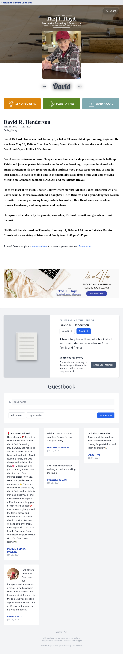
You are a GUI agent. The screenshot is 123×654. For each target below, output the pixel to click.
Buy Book (83, 331)
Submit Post (106, 415)
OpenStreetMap (64, 645)
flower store (85, 246)
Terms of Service (70, 640)
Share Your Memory (103, 364)
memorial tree (39, 246)
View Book (67, 331)
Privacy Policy (53, 640)
